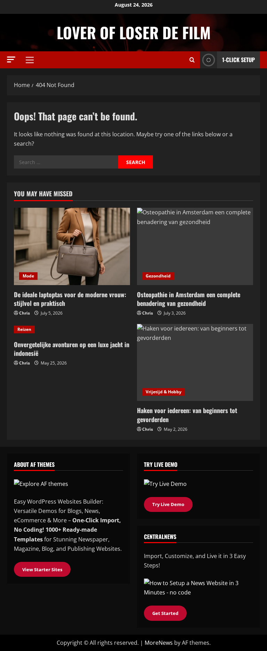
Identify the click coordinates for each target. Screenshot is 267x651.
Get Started (165, 613)
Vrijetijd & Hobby (163, 392)
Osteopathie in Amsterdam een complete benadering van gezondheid (188, 299)
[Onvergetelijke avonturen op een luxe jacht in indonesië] (72, 329)
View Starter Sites (42, 569)
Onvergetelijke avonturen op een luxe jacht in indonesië (71, 349)
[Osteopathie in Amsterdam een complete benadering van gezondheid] (195, 246)
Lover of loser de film (134, 32)
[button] (11, 59)
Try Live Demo (168, 504)
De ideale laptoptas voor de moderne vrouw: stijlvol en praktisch (70, 299)
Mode (28, 276)
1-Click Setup (238, 59)
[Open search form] (192, 60)
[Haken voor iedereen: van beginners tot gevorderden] (195, 362)
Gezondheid (158, 276)
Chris (24, 313)
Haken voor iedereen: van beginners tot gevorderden (187, 414)
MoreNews (159, 642)
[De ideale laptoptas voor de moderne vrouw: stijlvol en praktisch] (72, 246)
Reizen (24, 329)
